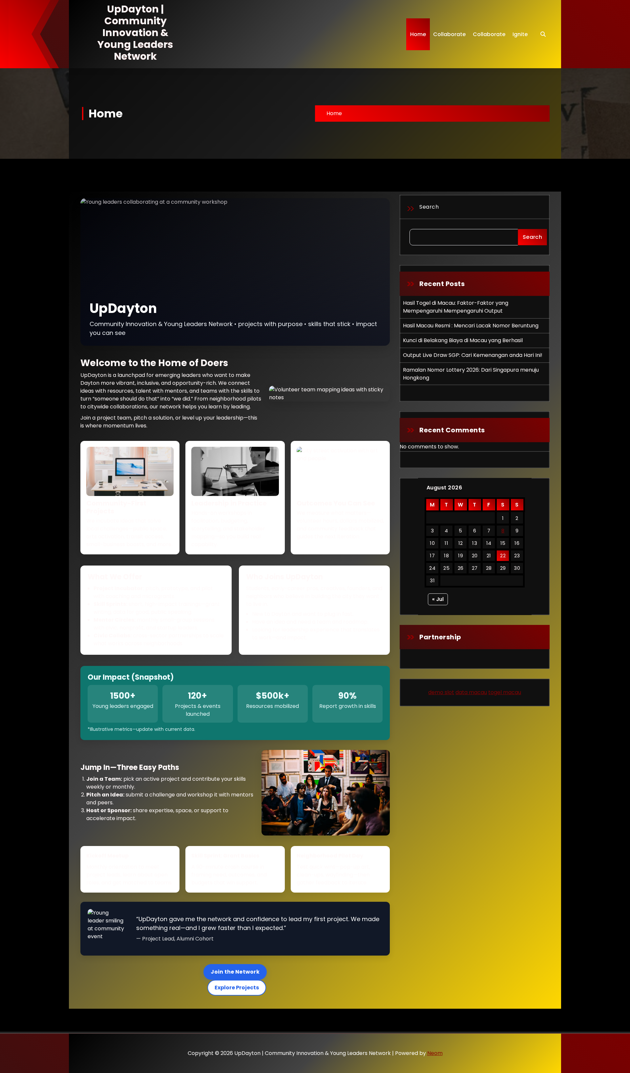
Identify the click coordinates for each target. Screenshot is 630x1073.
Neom (435, 1053)
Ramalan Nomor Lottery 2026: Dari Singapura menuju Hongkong (471, 374)
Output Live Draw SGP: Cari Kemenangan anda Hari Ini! (472, 355)
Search (429, 207)
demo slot (441, 692)
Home (418, 34)
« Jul (438, 599)
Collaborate (449, 34)
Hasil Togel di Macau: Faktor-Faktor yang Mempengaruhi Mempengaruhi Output (455, 307)
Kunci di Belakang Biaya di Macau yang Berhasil (463, 340)
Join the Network (235, 972)
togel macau (504, 692)
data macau (471, 692)
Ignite (520, 34)
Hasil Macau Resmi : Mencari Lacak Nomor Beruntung (470, 325)
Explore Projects (237, 987)
